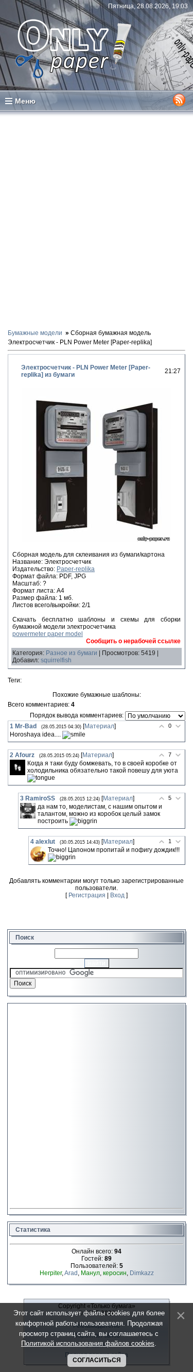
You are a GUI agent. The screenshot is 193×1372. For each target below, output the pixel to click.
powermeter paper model (47, 634)
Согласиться (97, 1360)
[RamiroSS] (28, 810)
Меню (25, 101)
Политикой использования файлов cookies (87, 1343)
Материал (99, 726)
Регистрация (87, 895)
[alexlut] (38, 854)
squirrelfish (56, 660)
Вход (117, 895)
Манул (90, 1273)
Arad (71, 1273)
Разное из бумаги (71, 653)
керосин (115, 1273)
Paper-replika (76, 569)
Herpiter (51, 1273)
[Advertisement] (96, 219)
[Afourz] (17, 767)
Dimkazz (142, 1273)
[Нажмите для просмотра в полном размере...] (96, 540)
